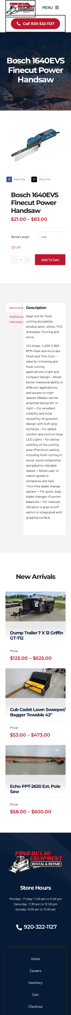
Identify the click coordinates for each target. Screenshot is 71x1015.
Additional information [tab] (15, 319)
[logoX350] (20, 4)
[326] (35, 145)
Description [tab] (15, 308)
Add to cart (50, 259)
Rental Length (20, 237)
